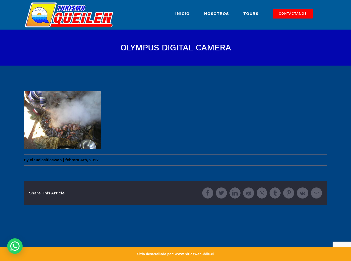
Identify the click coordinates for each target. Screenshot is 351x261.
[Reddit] (248, 193)
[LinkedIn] (235, 193)
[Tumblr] (275, 193)
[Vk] (302, 193)
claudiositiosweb (46, 160)
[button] (15, 246)
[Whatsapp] (262, 193)
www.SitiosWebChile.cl (194, 254)
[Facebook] (207, 193)
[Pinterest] (288, 193)
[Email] (316, 193)
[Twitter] (221, 193)
